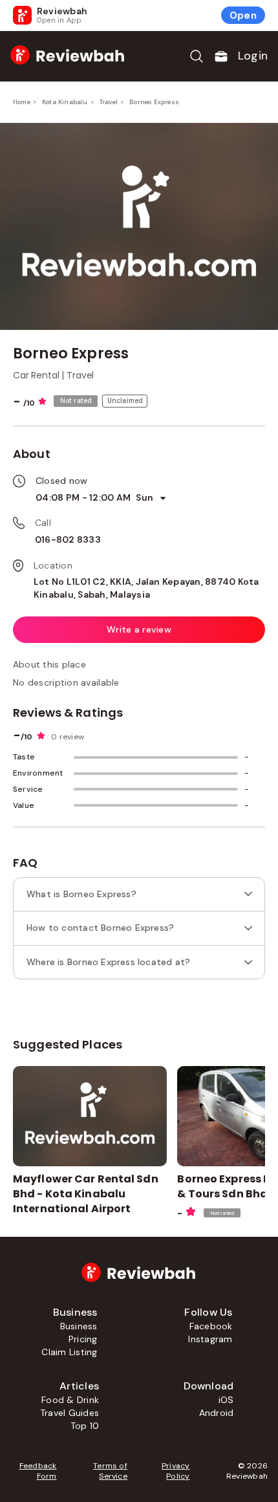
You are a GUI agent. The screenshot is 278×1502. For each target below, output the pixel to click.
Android (216, 1413)
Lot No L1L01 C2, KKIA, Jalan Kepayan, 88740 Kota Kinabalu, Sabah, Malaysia (146, 588)
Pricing (83, 1339)
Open (243, 15)
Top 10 (84, 1425)
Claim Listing (69, 1352)
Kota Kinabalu (65, 102)
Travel (109, 102)
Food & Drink (70, 1400)
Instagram (210, 1339)
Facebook (211, 1326)
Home (21, 102)
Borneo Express (154, 102)
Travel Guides (69, 1413)
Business (79, 1326)
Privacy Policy (176, 1471)
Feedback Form (37, 1471)
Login (253, 55)
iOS (226, 1400)
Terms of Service (110, 1471)
